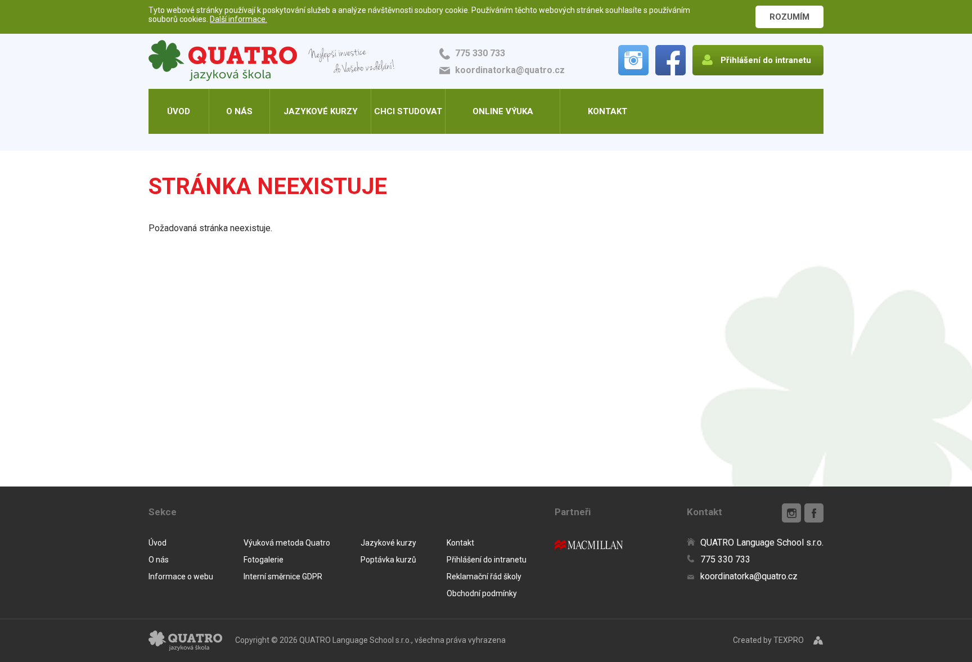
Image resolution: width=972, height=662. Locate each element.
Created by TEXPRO (768, 640)
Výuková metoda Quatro (287, 542)
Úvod (178, 111)
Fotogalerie (264, 559)
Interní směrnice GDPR (283, 576)
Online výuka (502, 111)
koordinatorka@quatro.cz (510, 70)
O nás (239, 111)
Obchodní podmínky (482, 593)
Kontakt (607, 111)
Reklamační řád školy (484, 576)
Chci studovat (408, 111)
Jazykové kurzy (321, 111)
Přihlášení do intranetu (486, 559)
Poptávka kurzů (388, 559)
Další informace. (238, 19)
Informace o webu (180, 576)
